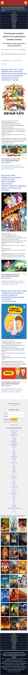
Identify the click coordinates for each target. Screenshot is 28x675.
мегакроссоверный (5, 391)
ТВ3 (14, 496)
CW (14, 449)
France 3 (14, 484)
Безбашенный (9, 168)
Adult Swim (14, 446)
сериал (11, 167)
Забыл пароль (7, 421)
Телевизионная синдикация (14, 508)
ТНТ (14, 500)
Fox (14, 436)
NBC (14, 450)
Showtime (14, 458)
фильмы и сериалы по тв (12, 49)
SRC (14, 480)
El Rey (14, 470)
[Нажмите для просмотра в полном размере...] (14, 118)
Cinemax (14, 467)
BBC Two (14, 476)
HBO (14, 452)
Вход (17, 405)
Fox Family (14, 438)
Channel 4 (14, 453)
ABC (14, 465)
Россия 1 (14, 494)
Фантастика (15, 284)
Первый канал (14, 493)
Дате (10, 60)
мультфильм (18, 165)
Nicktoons (14, 443)
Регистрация (12, 405)
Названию (15, 60)
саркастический (5, 167)
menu (2, 3)
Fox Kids (14, 440)
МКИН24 (3, 49)
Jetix (14, 491)
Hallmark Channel (14, 435)
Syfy (14, 455)
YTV (14, 479)
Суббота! (14, 506)
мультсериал (16, 167)
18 (13, 168)
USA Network (14, 456)
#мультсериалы (6, 162)
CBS (14, 461)
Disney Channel (14, 430)
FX (14, 464)
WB (14, 488)
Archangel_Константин (14, 672)
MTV (14, 502)
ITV (14, 474)
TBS (14, 447)
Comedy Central (14, 462)
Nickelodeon (14, 441)
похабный (22, 167)
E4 (14, 473)
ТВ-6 (14, 509)
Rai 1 (14, 485)
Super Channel (14, 477)
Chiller (14, 471)
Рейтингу (20, 60)
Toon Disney (14, 433)
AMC (14, 459)
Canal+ (14, 482)
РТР (14, 511)
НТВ (14, 499)
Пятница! (14, 505)
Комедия (3, 168)
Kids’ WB (14, 490)
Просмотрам (4, 64)
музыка (9, 390)
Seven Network (14, 487)
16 (15, 281)
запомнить (7, 419)
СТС (14, 503)
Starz (14, 468)
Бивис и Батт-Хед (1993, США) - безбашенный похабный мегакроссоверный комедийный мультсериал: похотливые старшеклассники (14, 296)
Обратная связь (14, 424)
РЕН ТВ (14, 497)
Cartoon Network (14, 444)
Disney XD (14, 432)
